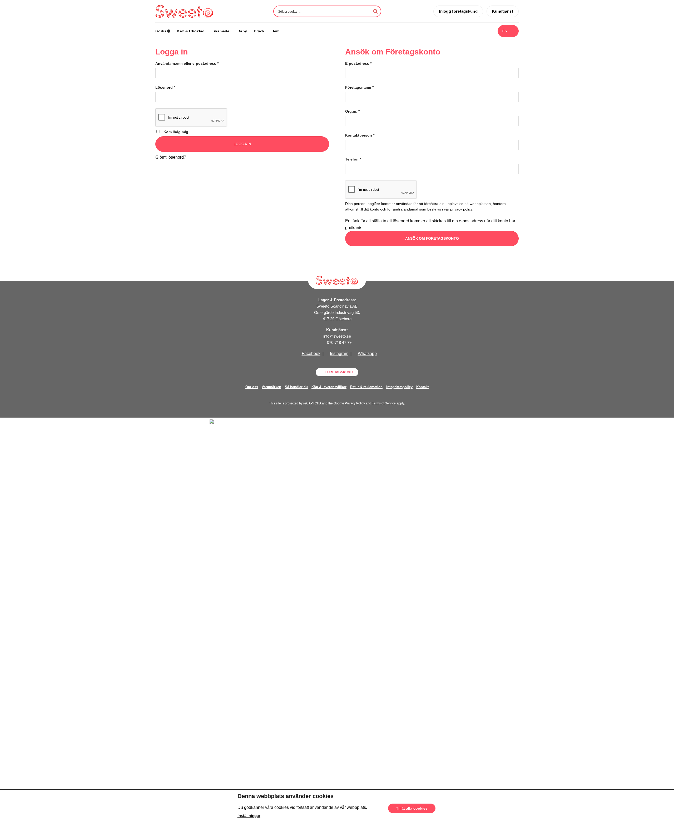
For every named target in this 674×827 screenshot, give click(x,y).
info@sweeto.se (337, 336)
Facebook (311, 353)
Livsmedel (221, 31)
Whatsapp (367, 353)
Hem (275, 31)
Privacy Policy (355, 403)
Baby (242, 31)
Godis (160, 31)
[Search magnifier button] (375, 11)
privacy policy (461, 209)
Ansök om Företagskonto (432, 238)
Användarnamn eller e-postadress (187, 63)
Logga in (242, 144)
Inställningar (248, 816)
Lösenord (165, 87)
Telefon (353, 159)
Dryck (259, 31)
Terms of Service (384, 403)
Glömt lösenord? (170, 157)
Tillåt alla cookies (412, 808)
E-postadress (358, 63)
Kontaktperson (359, 135)
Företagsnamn (359, 87)
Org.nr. (352, 111)
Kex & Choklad (191, 31)
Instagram (339, 353)
